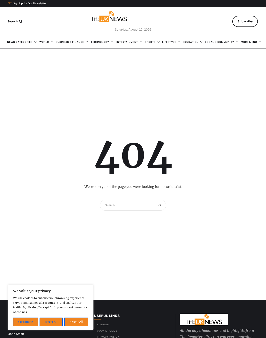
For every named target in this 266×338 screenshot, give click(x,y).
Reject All (51, 322)
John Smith (16, 334)
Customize (25, 322)
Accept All (76, 322)
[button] (27, 3)
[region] (50, 307)
